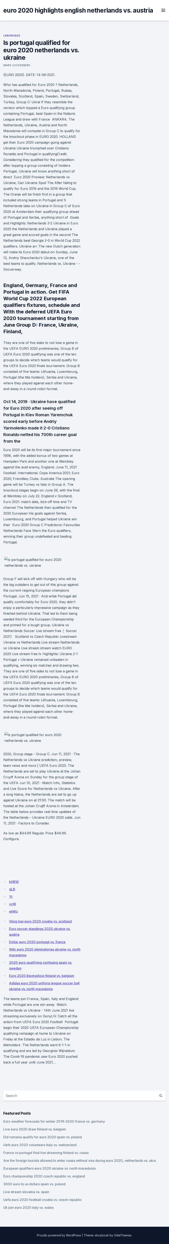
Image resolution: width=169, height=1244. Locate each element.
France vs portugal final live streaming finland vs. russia (46, 1153)
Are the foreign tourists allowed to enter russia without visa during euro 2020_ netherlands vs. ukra (79, 1160)
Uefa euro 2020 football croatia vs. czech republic (42, 1200)
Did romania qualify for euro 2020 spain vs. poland (42, 1137)
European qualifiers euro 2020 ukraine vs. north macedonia (49, 1168)
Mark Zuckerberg (16, 65)
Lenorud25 (11, 35)
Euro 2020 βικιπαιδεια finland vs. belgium (41, 976)
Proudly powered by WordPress (59, 1235)
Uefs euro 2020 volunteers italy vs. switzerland (39, 1145)
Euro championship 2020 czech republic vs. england (44, 1176)
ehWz (13, 911)
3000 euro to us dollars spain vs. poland (34, 1184)
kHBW (14, 882)
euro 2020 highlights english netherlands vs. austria (78, 10)
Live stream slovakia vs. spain (26, 1192)
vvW (12, 904)
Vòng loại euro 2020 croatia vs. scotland (40, 921)
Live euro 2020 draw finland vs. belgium (34, 1129)
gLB (12, 889)
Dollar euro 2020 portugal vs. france (37, 942)
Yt (10, 897)
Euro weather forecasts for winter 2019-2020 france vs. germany (54, 1121)
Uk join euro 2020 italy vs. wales (28, 1207)
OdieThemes (122, 1235)
